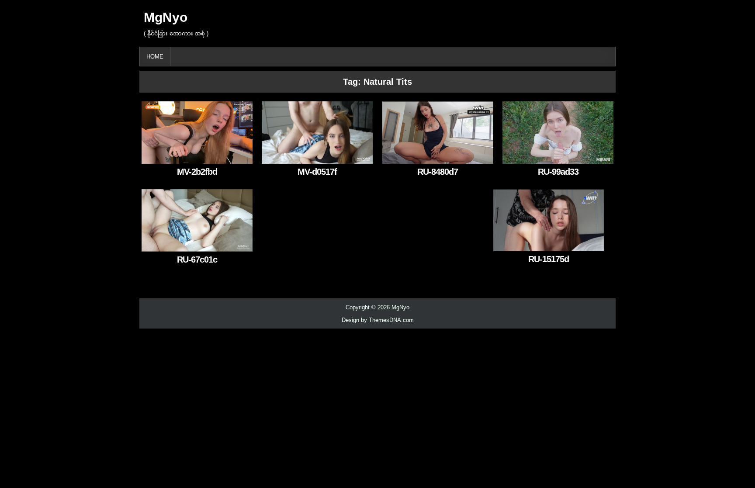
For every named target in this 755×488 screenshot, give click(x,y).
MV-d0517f (317, 172)
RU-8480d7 (437, 172)
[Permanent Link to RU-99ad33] (557, 132)
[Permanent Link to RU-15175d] (548, 220)
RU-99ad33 (558, 172)
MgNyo (165, 17)
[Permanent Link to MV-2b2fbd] (197, 132)
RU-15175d (548, 259)
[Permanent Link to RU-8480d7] (437, 132)
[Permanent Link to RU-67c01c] (197, 220)
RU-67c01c (197, 259)
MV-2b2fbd (197, 172)
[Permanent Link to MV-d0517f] (317, 132)
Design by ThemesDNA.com (378, 320)
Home (154, 56)
